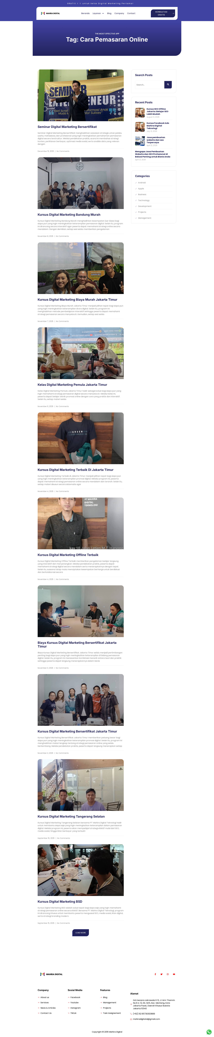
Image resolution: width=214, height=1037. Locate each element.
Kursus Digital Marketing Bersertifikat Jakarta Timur (77, 731)
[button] (80, 932)
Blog (109, 13)
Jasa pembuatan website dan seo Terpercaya (156, 140)
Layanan (97, 13)
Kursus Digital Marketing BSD (60, 901)
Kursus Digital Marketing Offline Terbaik (68, 555)
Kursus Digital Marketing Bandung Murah (69, 214)
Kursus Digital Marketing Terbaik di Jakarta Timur (75, 470)
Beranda (85, 13)
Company (119, 13)
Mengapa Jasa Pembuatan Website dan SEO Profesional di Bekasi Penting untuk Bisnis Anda (152, 154)
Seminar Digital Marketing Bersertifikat (67, 127)
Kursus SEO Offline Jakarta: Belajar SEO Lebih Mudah (157, 112)
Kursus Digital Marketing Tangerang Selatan (71, 816)
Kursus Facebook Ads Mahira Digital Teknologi (158, 126)
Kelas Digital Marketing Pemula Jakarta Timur (72, 385)
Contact (131, 13)
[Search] (168, 84)
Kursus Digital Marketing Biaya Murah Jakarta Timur (77, 299)
